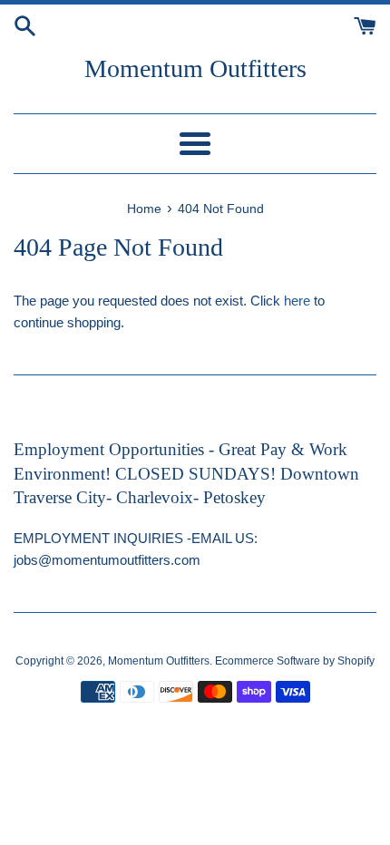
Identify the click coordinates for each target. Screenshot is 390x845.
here (297, 300)
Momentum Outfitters (195, 68)
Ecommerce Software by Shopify (295, 661)
